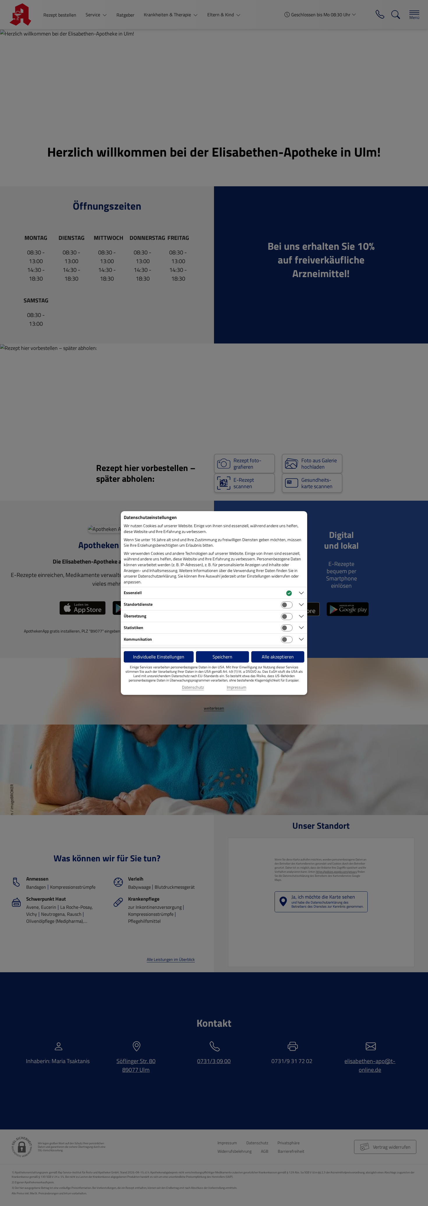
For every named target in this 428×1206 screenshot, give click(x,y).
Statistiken (133, 627)
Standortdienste (138, 604)
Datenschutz (193, 687)
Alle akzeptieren (278, 656)
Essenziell (133, 592)
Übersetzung (135, 616)
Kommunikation (138, 639)
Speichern (222, 656)
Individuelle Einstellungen (158, 656)
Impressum (236, 687)
